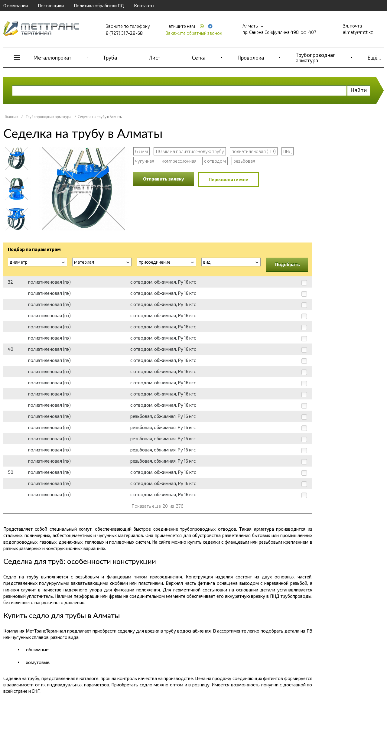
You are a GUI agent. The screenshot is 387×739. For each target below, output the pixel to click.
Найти (358, 89)
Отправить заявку (163, 178)
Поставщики (51, 5)
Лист (154, 57)
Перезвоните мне (228, 179)
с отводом (215, 161)
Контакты (144, 5)
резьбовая (244, 161)
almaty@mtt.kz (358, 32)
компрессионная (179, 161)
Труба (110, 57)
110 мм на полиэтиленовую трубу (189, 151)
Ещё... (374, 57)
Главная (11, 117)
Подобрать (287, 264)
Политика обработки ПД (99, 5)
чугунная (144, 161)
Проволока (251, 57)
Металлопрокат (52, 57)
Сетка (199, 57)
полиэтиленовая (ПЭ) (254, 151)
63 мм (141, 151)
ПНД (287, 151)
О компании (15, 5)
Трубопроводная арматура (316, 57)
